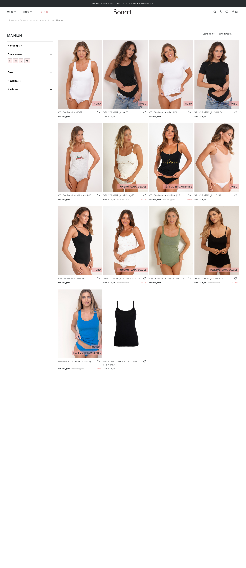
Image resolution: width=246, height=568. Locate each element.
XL (27, 60)
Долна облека (47, 20)
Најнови (44, 11)
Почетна (13, 20)
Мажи (26, 11)
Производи (25, 20)
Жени (10, 11)
